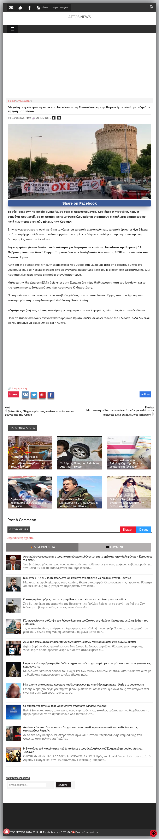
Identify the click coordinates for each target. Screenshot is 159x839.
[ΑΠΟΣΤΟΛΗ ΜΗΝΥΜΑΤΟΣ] (11, 7)
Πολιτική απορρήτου (87, 832)
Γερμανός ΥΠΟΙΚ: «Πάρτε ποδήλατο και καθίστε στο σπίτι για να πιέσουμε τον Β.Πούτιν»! (77, 578)
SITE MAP (66, 832)
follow (44, 7)
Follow (145, 394)
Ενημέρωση (19, 388)
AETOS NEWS (79, 17)
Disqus (143, 529)
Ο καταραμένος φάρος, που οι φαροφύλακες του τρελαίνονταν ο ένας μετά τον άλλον (74, 599)
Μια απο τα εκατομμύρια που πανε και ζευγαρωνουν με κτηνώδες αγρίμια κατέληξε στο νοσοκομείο (83, 684)
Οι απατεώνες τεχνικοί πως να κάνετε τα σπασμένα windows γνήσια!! (65, 706)
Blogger (127, 529)
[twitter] (20, 7)
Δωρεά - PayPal (60, 7)
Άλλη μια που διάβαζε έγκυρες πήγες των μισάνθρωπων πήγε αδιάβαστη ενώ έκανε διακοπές (79, 642)
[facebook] (29, 7)
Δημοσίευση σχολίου (20, 538)
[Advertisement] (79, 65)
